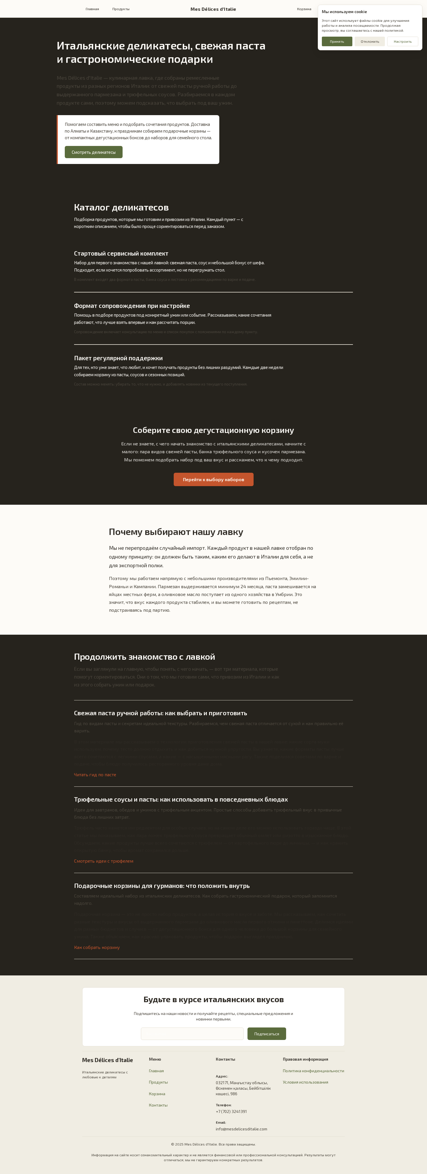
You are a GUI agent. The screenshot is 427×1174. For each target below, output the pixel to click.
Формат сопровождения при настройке (132, 305)
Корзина (304, 9)
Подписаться (266, 1033)
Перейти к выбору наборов (213, 479)
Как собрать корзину (97, 947)
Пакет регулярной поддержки (118, 357)
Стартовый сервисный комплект (121, 253)
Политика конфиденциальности (313, 1070)
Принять (337, 41)
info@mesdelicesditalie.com (241, 1128)
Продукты (121, 9)
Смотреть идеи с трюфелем (103, 860)
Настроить (403, 41)
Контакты (158, 1104)
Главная (92, 9)
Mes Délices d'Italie (213, 9)
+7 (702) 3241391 (231, 1111)
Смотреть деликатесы (94, 152)
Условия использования (305, 1082)
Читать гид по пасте (95, 774)
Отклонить (370, 41)
